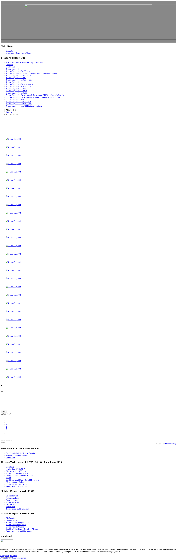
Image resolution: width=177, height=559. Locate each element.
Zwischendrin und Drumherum (17, 509)
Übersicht (9, 65)
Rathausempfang (12, 498)
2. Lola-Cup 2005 (12, 69)
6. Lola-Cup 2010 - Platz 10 (16, 93)
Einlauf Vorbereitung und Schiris (18, 522)
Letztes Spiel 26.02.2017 (15, 469)
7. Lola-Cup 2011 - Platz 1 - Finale (19, 104)
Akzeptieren (4, 556)
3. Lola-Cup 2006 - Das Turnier (18, 71)
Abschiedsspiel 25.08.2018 (16, 471)
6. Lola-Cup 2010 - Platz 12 (16, 89)
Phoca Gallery (170, 444)
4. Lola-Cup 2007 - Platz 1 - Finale (19, 80)
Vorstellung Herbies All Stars (17, 473)
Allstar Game (11, 504)
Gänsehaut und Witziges (15, 482)
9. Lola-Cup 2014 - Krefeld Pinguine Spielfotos (24, 106)
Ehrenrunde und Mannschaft (16, 484)
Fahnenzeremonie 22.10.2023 (17, 486)
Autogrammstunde (13, 500)
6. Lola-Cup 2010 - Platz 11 (16, 91)
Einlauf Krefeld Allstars (15, 527)
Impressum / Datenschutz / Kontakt (19, 53)
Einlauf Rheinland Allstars (16, 525)
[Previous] (2, 442)
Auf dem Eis (10, 458)
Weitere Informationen (8, 558)
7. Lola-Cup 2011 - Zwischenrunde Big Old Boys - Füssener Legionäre (33, 97)
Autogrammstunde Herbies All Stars (19, 476)
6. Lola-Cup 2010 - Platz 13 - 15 (18, 86)
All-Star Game (11, 518)
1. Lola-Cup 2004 (12, 67)
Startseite (9, 51)
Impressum (21, 558)
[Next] (4, 442)
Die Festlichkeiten (13, 496)
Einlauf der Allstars (13, 502)
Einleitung (10, 467)
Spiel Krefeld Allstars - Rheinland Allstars (22, 529)
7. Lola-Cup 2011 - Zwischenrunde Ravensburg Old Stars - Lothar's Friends (35, 95)
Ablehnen (13, 556)
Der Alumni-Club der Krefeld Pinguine (21, 453)
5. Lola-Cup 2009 (12, 82)
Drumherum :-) (11, 520)
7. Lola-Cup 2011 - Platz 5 (16, 99)
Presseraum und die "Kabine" (17, 455)
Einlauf (8, 478)
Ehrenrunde (10, 507)
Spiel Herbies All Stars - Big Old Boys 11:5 (22, 480)
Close (4, 411)
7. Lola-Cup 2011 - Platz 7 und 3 (18, 102)
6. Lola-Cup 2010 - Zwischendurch (19, 84)
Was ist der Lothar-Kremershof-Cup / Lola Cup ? (24, 62)
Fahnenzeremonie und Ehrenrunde (19, 531)
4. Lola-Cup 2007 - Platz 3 (16, 78)
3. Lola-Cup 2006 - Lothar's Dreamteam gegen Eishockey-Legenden (32, 73)
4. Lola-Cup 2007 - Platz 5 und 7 (18, 75)
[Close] (2, 391)
